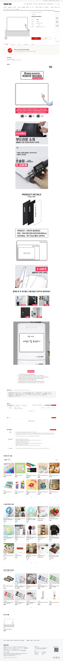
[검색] (58, 4)
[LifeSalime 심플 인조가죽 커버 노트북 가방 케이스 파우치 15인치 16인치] (54, 551)
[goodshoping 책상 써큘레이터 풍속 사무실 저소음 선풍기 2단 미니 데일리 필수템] (31, 514)
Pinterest (59, 41)
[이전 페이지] (30, 411)
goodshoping (5, 517)
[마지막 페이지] (34, 411)
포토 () (17, 405)
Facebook (57, 41)
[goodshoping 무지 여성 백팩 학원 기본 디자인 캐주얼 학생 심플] (20, 514)
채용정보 (8, 640)
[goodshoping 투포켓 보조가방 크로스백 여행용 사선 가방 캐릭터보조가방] (8, 533)
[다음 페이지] (33, 411)
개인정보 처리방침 (16, 640)
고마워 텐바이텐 (36, 654)
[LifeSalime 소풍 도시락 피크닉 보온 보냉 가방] (8, 551)
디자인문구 (7, 9)
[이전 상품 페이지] (27, 497)
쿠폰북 (42, 654)
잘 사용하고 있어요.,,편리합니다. (18, 408)
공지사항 (35, 640)
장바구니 (46, 38)
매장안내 (38, 640)
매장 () (24, 405)
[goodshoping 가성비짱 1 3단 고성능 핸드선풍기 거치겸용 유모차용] (31, 533)
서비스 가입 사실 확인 (23, 650)
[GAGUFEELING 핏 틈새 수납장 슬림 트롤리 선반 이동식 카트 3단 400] (43, 533)
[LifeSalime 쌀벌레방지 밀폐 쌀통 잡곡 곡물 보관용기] (20, 533)
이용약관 (11, 640)
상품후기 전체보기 (48, 405)
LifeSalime (5, 554)
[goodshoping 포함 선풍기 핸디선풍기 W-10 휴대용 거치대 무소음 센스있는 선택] (8, 514)
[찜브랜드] (32, 14)
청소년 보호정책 (22, 640)
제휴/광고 (31, 640)
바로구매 (36, 38)
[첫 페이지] (28, 411)
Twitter (56, 41)
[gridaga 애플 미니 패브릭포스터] (43, 514)
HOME (4, 9)
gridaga (39, 517)
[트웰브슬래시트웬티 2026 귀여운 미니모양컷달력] (54, 513)
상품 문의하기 (54, 417)
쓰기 (57, 26)
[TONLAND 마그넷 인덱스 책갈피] (20, 551)
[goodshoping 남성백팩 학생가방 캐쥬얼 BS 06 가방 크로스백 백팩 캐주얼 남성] (54, 533)
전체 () (10, 405)
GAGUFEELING (28, 554)
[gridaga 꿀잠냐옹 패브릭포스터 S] (43, 550)
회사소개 (4, 640)
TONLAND (16, 554)
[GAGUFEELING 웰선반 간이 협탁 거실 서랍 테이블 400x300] (31, 551)
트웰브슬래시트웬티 (52, 517)
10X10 (7, 4)
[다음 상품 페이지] (36, 497)
